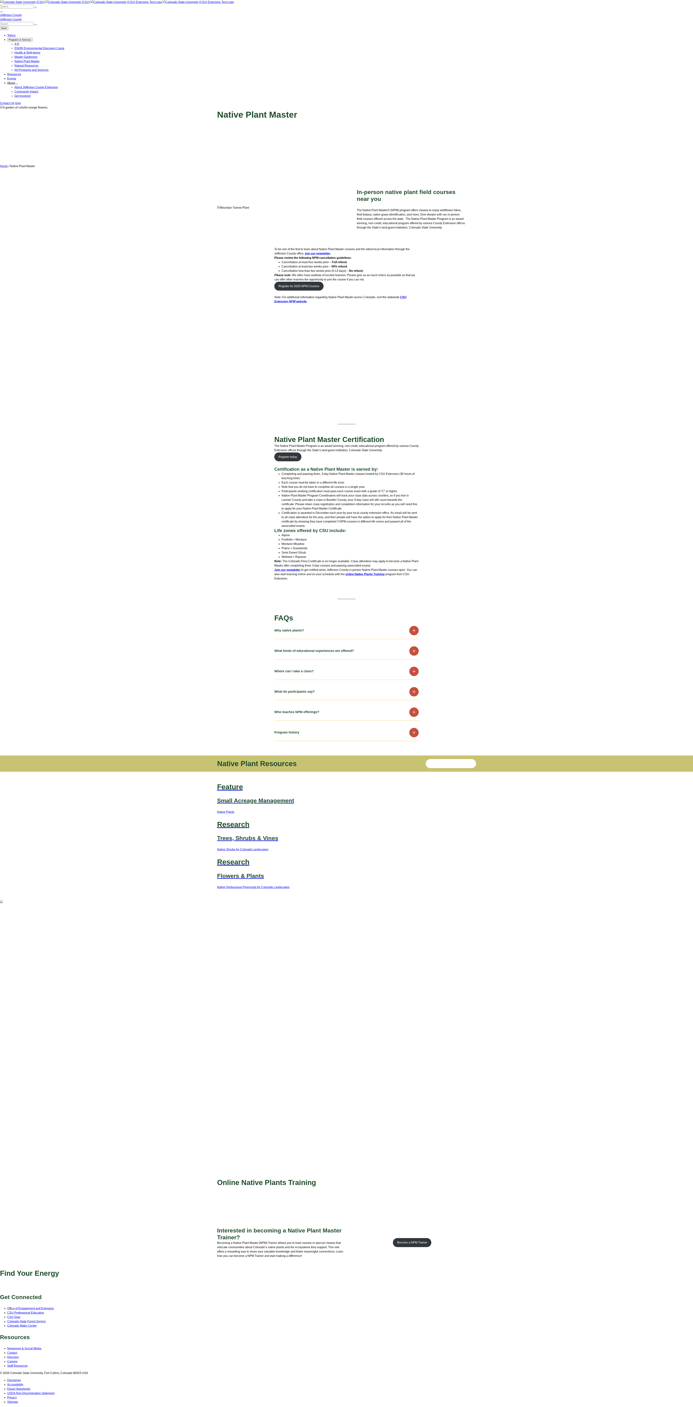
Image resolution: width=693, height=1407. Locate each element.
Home (4, 166)
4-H (16, 43)
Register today (287, 456)
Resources (14, 74)
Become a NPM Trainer (412, 1242)
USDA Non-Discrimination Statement (31, 1393)
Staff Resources (17, 1365)
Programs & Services (20, 39)
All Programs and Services (31, 69)
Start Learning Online (235, 1208)
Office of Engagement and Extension (30, 1308)
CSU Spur (13, 1317)
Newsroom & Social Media (24, 1348)
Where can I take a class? (294, 671)
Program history (286, 732)
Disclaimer (14, 1380)
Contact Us (7, 103)
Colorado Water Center (22, 1325)
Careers (12, 1361)
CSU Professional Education (25, 1312)
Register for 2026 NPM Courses (298, 286)
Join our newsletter (287, 569)
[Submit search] (35, 7)
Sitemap (12, 1401)
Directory (13, 1357)
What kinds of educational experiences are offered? (314, 651)
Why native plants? (289, 630)
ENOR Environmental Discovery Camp (39, 48)
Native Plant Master (27, 61)
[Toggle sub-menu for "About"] (16, 83)
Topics (11, 35)
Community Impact (26, 91)
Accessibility (15, 1384)
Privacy (12, 1397)
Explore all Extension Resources (451, 763)
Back (4, 28)
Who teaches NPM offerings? (296, 712)
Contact (12, 1352)
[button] (276, 400)
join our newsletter (317, 253)
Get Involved (22, 95)
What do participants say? (294, 691)
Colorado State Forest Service (26, 1321)
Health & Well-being (27, 52)
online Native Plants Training (365, 574)
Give (18, 103)
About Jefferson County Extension (36, 87)
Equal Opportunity (18, 1388)
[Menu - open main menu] (1, 11)
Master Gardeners (25, 56)
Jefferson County (11, 15)
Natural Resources (26, 65)
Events (11, 78)
